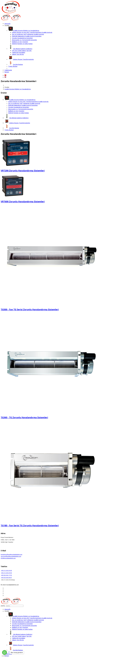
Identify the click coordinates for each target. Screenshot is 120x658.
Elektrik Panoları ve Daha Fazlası (22, 44)
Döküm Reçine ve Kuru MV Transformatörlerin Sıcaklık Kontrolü (32, 32)
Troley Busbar (12, 66)
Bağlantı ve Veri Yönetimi (20, 42)
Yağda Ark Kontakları (18, 52)
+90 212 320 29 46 (6, 570)
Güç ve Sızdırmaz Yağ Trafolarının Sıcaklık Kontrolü (28, 34)
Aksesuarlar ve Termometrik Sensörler (24, 40)
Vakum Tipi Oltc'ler (18, 54)
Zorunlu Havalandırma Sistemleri (22, 38)
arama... (3, 606)
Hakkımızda (8, 70)
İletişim (6, 72)
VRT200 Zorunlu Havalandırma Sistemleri (23, 170)
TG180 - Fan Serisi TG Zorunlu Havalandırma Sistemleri (30, 525)
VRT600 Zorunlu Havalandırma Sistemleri (23, 201)
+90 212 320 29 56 (6, 573)
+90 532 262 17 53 (6, 575)
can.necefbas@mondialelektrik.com (11, 556)
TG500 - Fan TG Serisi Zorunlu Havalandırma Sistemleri (30, 309)
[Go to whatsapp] (4, 652)
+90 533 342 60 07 (6, 577)
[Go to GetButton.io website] (5, 656)
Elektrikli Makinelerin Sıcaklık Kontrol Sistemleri (26, 36)
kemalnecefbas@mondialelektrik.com (11, 554)
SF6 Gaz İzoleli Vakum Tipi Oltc (22, 50)
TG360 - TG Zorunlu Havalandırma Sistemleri (24, 417)
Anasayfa (7, 23)
